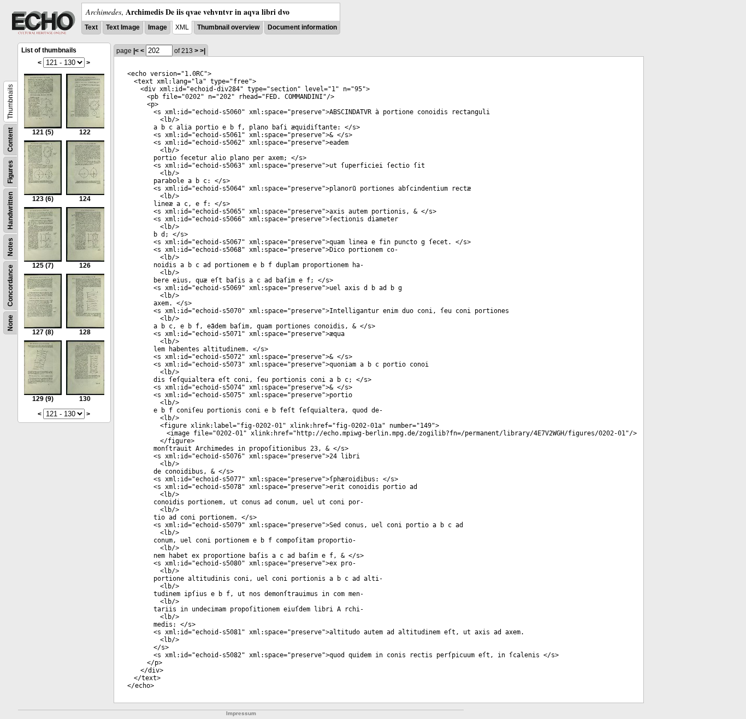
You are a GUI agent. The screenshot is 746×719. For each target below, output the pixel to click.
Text (91, 27)
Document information (302, 27)
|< (136, 51)
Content (10, 139)
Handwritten (10, 210)
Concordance (10, 285)
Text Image (123, 27)
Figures (10, 172)
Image (157, 27)
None (10, 323)
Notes (10, 247)
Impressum (241, 713)
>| (202, 51)
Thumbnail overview (228, 27)
